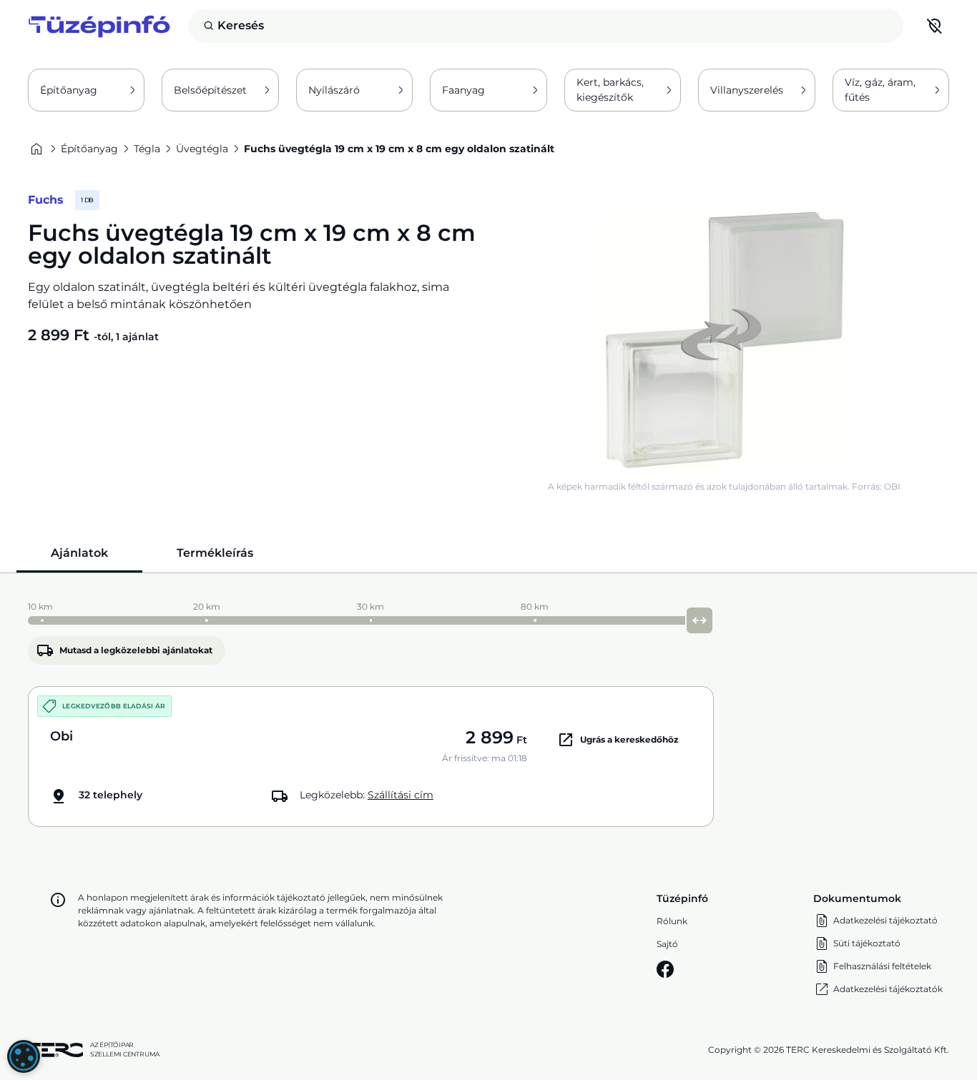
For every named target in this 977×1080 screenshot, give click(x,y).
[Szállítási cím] (934, 25)
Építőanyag (68, 90)
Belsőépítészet (210, 90)
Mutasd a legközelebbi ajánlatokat (135, 650)
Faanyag (463, 90)
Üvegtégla (202, 149)
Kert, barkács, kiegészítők (610, 90)
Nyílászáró (334, 90)
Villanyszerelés (746, 90)
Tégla (147, 149)
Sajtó (667, 943)
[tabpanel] (488, 710)
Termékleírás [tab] (215, 553)
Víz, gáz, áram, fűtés (880, 90)
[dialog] (23, 1056)
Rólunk (672, 921)
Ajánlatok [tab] (79, 553)
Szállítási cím (400, 794)
